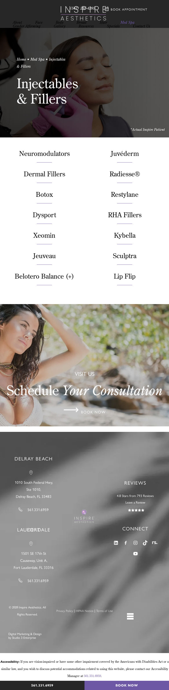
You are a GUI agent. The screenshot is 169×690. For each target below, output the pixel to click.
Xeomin (44, 235)
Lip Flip (125, 276)
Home (21, 59)
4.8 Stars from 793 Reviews (135, 496)
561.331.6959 (92, 676)
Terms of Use (104, 611)
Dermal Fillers (44, 174)
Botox (44, 194)
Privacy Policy (64, 611)
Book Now (127, 685)
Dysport (44, 214)
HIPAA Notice (85, 611)
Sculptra (124, 255)
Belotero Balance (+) (44, 276)
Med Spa (37, 59)
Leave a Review (135, 502)
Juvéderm (125, 153)
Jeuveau (44, 255)
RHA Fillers (124, 214)
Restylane (124, 194)
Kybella (125, 235)
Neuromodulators (44, 153)
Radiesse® (125, 174)
